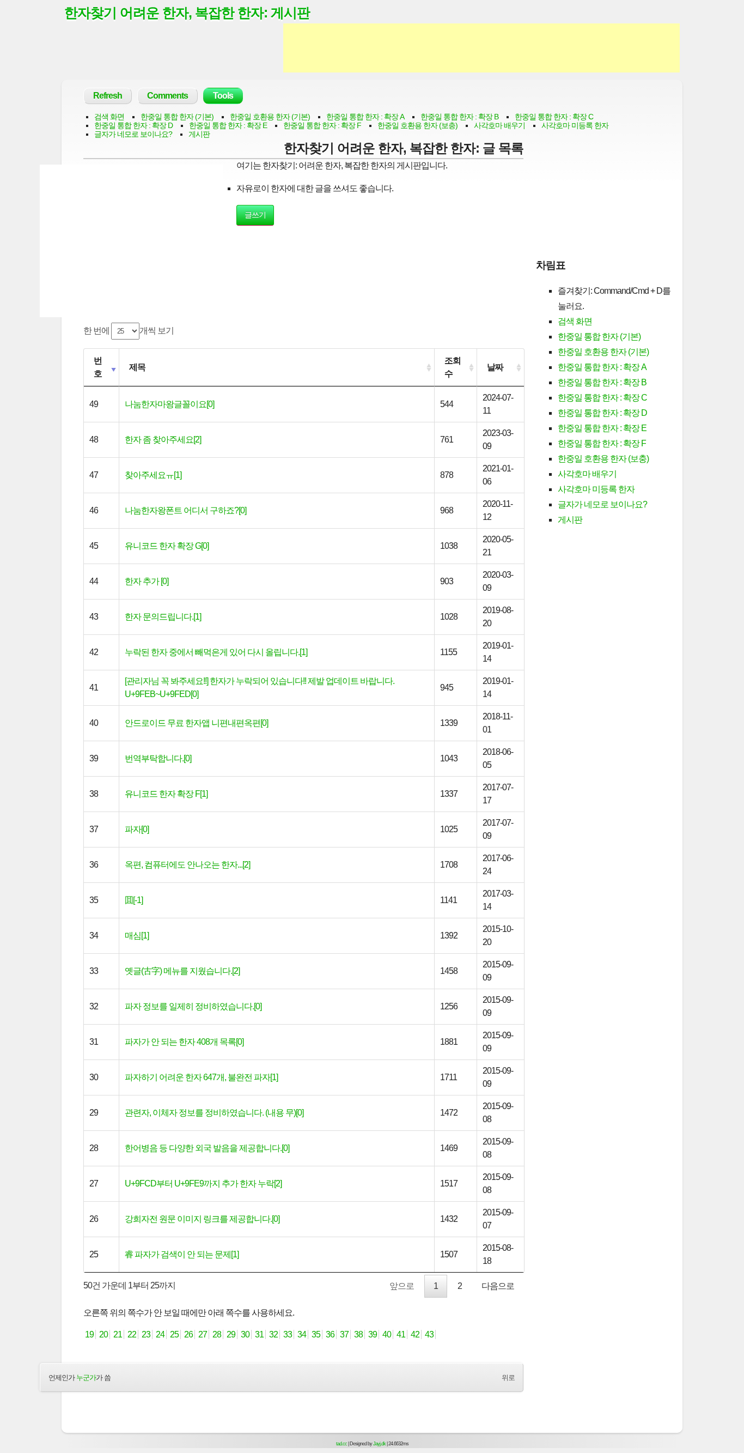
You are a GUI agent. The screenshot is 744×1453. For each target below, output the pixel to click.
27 (203, 1334)
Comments (167, 95)
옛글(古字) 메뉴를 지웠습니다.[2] (182, 971)
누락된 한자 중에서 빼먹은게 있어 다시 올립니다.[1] (216, 652)
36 (330, 1334)
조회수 (452, 367)
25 (174, 1334)
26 (188, 1334)
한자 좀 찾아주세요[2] (163, 439)
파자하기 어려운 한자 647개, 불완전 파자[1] (201, 1077)
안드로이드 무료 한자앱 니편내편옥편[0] (196, 723)
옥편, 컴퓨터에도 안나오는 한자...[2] (187, 864)
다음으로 (497, 1286)
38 (358, 1334)
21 (118, 1334)
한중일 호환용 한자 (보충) (417, 125)
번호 (98, 367)
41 (401, 1334)
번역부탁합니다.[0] (158, 758)
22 (132, 1334)
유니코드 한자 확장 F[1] (166, 793)
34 (302, 1334)
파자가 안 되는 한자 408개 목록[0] (184, 1041)
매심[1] (137, 935)
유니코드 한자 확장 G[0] (167, 545)
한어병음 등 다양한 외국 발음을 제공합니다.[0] (207, 1148)
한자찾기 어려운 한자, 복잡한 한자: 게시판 (187, 12)
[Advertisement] (481, 47)
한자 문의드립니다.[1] (163, 616)
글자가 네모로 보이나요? (133, 134)
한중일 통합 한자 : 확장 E (228, 125)
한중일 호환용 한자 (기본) (270, 116)
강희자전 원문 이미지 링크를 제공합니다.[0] (202, 1219)
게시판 (199, 134)
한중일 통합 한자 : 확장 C (554, 116)
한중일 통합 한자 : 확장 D (133, 125)
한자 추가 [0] (146, 581)
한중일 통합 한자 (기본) (177, 116)
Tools (223, 95)
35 (316, 1334)
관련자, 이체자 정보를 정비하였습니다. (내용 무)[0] (214, 1112)
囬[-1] (134, 900)
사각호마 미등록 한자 (574, 125)
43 (429, 1334)
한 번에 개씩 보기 (128, 330)
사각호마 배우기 (499, 125)
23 (146, 1334)
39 (373, 1334)
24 (160, 1334)
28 (217, 1334)
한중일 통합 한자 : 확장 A (365, 116)
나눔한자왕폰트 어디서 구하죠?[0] (185, 510)
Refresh (107, 95)
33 (288, 1334)
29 (231, 1334)
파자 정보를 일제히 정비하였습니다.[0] (193, 1006)
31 (259, 1334)
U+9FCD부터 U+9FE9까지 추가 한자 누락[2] (203, 1183)
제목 (137, 367)
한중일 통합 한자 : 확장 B (459, 116)
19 (89, 1334)
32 (273, 1334)
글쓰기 (255, 214)
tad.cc (341, 1443)
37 (344, 1334)
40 (387, 1334)
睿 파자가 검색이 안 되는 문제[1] (182, 1254)
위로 (508, 1377)
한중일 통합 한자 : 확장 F (322, 125)
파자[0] (137, 829)
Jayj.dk (379, 1443)
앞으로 (401, 1286)
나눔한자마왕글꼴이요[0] (169, 404)
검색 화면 (109, 116)
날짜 (495, 367)
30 (245, 1334)
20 (103, 1334)
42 (415, 1334)
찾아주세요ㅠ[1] (153, 475)
